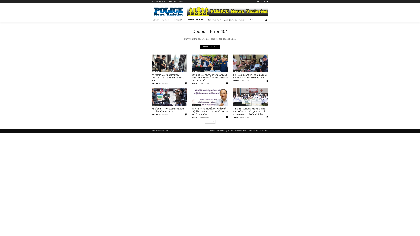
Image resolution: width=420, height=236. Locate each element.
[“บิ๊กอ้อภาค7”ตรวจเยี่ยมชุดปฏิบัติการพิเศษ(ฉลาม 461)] (169, 97)
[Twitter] (261, 1)
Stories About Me (240, 131)
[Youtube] (267, 1)
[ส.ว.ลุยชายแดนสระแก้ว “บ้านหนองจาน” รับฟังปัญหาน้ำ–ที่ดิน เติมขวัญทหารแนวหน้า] (210, 63)
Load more (209, 122)
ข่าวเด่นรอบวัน (155, 71)
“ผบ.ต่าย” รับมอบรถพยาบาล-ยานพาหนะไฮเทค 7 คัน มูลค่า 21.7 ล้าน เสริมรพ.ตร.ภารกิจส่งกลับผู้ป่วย (250, 111)
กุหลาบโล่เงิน (229, 131)
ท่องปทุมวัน (220, 131)
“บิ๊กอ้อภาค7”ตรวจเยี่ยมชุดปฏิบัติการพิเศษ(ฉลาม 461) (168, 110)
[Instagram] (258, 1)
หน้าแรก (212, 131)
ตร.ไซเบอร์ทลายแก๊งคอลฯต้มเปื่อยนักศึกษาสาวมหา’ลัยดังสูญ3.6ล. (250, 76)
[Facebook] (255, 1)
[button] (265, 20)
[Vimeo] (264, 1)
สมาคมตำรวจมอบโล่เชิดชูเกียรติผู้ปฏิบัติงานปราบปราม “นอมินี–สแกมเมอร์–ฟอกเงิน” (210, 111)
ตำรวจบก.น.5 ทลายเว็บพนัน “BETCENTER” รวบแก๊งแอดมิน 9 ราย (168, 78)
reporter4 (155, 83)
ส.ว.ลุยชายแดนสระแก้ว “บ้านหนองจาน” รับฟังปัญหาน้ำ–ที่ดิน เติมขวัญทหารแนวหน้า (210, 78)
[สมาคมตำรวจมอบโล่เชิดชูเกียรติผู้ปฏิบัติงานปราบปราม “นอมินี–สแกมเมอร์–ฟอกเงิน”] (210, 97)
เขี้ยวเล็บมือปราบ (253, 131)
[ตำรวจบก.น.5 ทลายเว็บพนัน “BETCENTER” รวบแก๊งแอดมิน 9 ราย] (169, 63)
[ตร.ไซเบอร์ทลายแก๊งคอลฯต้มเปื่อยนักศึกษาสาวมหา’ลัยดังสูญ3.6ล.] (250, 63)
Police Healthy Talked (240, 105)
